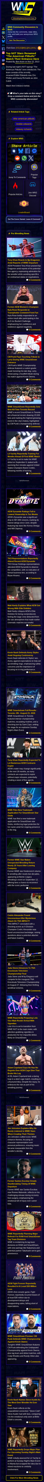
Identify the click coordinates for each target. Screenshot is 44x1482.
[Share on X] (31, 158)
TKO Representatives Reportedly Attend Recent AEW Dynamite (23, 559)
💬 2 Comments (33, 1309)
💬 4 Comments (33, 941)
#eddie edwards (24, 124)
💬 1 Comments (33, 733)
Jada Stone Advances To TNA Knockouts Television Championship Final (21, 971)
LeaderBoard (24, 212)
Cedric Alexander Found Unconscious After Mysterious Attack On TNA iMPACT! (22, 918)
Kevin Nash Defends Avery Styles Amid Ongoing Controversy (23, 653)
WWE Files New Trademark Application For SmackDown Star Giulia (23, 813)
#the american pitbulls (24, 119)
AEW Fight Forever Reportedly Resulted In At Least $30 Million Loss (22, 1286)
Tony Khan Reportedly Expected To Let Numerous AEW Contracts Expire (24, 763)
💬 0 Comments (33, 280)
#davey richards (24, 129)
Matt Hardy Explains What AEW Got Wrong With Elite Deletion (24, 606)
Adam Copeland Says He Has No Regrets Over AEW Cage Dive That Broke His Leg (23, 1070)
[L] (26, 48)
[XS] (18, 48)
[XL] (29, 48)
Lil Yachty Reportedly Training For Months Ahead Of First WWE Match (24, 455)
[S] (21, 48)
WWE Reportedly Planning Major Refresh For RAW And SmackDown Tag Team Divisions (24, 1236)
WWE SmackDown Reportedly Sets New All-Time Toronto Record (24, 408)
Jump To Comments (17, 177)
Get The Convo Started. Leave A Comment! (24, 219)
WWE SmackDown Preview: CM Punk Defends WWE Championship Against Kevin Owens (24, 1339)
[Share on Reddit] (17, 158)
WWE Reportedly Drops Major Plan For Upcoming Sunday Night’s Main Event (24, 1452)
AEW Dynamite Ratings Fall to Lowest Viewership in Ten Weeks (23, 513)
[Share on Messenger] (34, 151)
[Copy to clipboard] (14, 151)
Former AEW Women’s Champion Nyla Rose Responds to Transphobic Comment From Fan (23, 310)
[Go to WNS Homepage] (23, 9)
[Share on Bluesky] (21, 151)
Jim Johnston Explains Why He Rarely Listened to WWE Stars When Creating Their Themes (22, 1131)
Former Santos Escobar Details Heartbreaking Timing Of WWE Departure (22, 1184)
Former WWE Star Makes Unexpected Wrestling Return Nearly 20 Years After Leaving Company (21, 864)
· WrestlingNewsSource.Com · (23, 18)
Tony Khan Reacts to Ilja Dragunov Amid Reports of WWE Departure (24, 261)
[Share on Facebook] (27, 151)
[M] (23, 48)
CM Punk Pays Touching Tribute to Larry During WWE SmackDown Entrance (24, 360)
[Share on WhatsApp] (24, 158)
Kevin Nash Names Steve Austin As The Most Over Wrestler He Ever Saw (24, 1402)
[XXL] (33, 48)
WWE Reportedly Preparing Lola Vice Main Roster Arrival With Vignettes (23, 1021)
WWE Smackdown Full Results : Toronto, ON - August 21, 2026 (22, 711)
